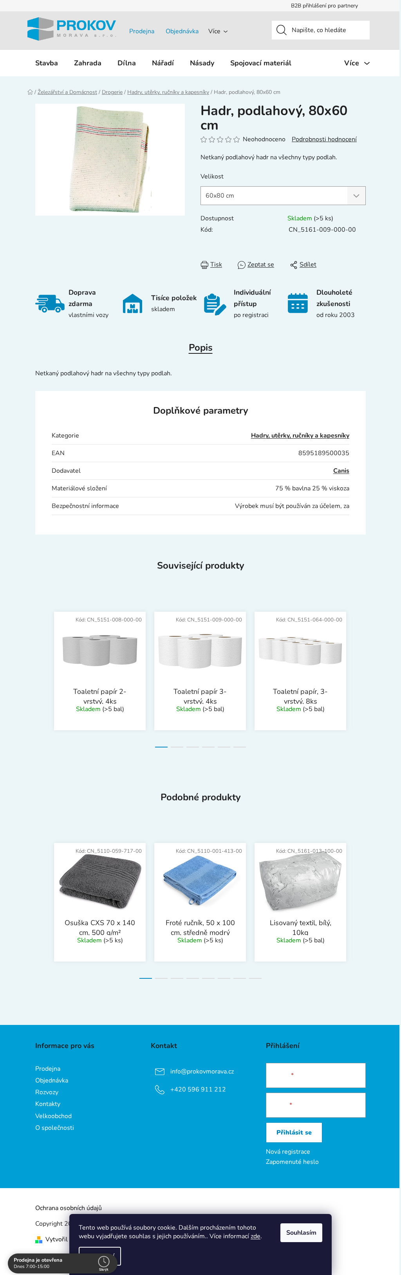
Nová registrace (288, 1151)
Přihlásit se (294, 1132)
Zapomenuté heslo (292, 1162)
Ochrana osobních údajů (68, 1208)
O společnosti (54, 1128)
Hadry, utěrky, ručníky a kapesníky (300, 435)
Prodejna (141, 31)
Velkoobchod (53, 1116)
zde (255, 1236)
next (359, 677)
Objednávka (182, 31)
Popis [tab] (201, 347)
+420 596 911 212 (198, 1089)
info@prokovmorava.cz (202, 1071)
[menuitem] (46, 63)
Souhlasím (301, 1232)
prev (41, 677)
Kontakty (47, 1104)
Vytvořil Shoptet (68, 1239)
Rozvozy (46, 1092)
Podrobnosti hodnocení (324, 139)
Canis (341, 470)
